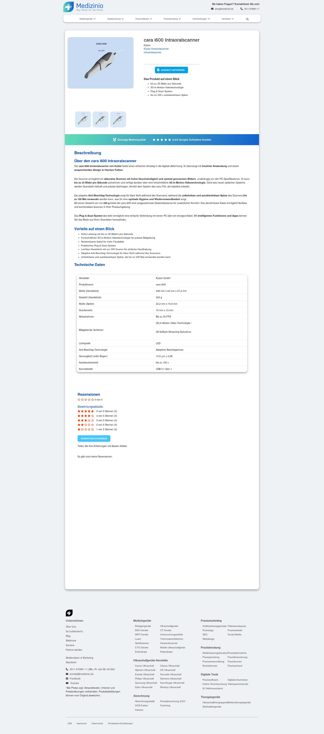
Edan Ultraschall (143, 687)
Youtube (74, 683)
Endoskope (141, 651)
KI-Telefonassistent (212, 688)
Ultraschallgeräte (169, 626)
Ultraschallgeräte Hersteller (150, 660)
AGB (70, 723)
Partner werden (74, 649)
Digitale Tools (209, 674)
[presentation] (229, 485)
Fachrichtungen (200, 19)
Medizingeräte (86, 19)
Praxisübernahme (237, 652)
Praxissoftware (142, 19)
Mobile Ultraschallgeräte (173, 647)
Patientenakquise (237, 626)
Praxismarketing (211, 620)
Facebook (75, 678)
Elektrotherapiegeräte (239, 702)
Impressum (82, 723)
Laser (138, 638)
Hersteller (226, 19)
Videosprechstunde (238, 684)
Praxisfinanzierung (237, 657)
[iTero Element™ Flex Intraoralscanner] (102, 516)
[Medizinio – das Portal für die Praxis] (83, 7)
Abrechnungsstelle (145, 701)
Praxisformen (235, 661)
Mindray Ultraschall (170, 687)
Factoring (165, 705)
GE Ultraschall (167, 670)
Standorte (71, 662)
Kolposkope (166, 651)
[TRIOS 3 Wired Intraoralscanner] (219, 516)
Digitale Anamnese (238, 679)
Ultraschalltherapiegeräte (215, 702)
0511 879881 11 (252, 8)
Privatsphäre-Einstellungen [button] (120, 723)
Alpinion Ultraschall (145, 670)
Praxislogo (208, 630)
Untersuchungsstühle (171, 634)
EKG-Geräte (141, 630)
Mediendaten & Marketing (79, 657)
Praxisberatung (171, 19)
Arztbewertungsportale (214, 626)
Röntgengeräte (143, 626)
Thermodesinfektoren (171, 638)
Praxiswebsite (235, 630)
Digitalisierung (114, 19)
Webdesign (208, 638)
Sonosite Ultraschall (170, 674)
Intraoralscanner (152, 52)
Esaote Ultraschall (144, 674)
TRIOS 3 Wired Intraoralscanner (217, 556)
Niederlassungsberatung (215, 652)
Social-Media (234, 634)
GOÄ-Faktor (141, 705)
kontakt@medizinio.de (81, 673)
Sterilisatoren (142, 643)
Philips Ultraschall (144, 678)
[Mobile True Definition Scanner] (160, 516)
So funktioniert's (74, 631)
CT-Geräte (165, 630)
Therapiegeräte (210, 697)
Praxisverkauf (235, 665)
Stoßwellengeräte (211, 706)
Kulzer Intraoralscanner (156, 48)
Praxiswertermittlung (213, 661)
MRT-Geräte (141, 634)
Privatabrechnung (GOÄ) (173, 701)
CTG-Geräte (141, 647)
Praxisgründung (210, 657)
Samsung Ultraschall (146, 682)
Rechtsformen (210, 665)
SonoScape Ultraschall (172, 682)
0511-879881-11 (79, 669)
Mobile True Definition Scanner (159, 556)
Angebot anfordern (173, 69)
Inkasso (139, 709)
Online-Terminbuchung (214, 684)
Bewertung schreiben (94, 438)
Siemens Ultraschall (170, 678)
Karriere (70, 645)
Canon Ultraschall (144, 665)
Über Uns (71, 626)
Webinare (71, 640)
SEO (204, 634)
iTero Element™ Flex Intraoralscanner (94, 558)
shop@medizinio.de (224, 8)
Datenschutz (97, 723)
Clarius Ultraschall (169, 665)
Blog (68, 636)
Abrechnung (141, 695)
